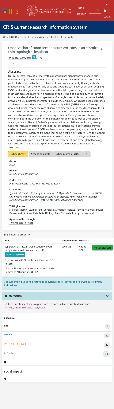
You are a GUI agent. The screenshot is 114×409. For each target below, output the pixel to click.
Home (80, 7)
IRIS (4, 37)
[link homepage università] (48, 11)
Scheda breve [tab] (18, 153)
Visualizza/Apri (102, 247)
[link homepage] (11, 10)
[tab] (87, 154)
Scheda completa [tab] (40, 153)
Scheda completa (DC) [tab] (68, 153)
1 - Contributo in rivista (33, 37)
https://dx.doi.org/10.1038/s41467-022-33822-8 (34, 183)
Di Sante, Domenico (20, 57)
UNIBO (13, 37)
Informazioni (14, 295)
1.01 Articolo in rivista (61, 37)
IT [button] (105, 4)
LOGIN (107, 16)
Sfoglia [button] (81, 13)
